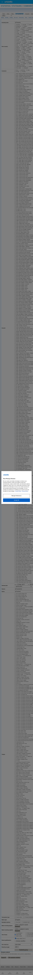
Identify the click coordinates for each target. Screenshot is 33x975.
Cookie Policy (18, 491)
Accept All (16, 500)
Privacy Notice (25, 491)
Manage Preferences (16, 495)
